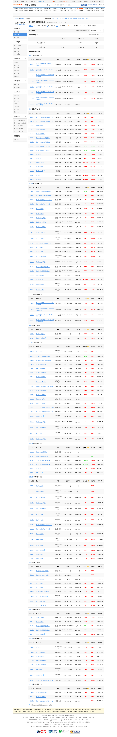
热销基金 (96, 11)
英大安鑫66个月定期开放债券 (43, 243)
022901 (32, 617)
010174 (32, 238)
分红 (35, 11)
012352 (32, 218)
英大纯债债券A (40, 284)
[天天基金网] (18, 5)
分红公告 (16, 101)
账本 (55, 11)
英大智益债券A (40, 486)
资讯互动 (60, 9)
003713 (32, 179)
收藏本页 (101, 5)
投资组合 (20, 59)
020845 (32, 191)
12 (57, 26)
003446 (32, 154)
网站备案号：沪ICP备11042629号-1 (78, 726)
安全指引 (51, 717)
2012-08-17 (82, 26)
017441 (32, 372)
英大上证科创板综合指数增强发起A (44, 117)
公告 (38, 11)
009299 (32, 251)
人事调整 (16, 106)
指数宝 (91, 9)
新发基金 (26, 11)
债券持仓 (16, 65)
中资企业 (94, 26)
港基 (38, 9)
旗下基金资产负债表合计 (20, 123)
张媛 (30, 109)
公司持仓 (16, 62)
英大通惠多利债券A (41, 218)
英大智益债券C (40, 491)
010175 (32, 232)
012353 (32, 222)
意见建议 (78, 717)
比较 (55, 9)
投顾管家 (26, 9)
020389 (32, 64)
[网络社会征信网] (53, 732)
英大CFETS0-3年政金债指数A (43, 196)
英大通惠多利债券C (41, 222)
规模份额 (20, 81)
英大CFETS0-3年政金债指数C (43, 191)
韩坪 (30, 562)
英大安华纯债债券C (41, 368)
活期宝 (86, 9)
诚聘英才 (91, 717)
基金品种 (21, 11)
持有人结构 (17, 87)
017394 (32, 81)
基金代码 (90, 5)
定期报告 (16, 103)
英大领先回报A (39, 634)
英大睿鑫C (38, 158)
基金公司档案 (30, 5)
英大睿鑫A (38, 154)
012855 (32, 142)
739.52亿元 (37, 26)
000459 (32, 621)
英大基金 (22, 18)
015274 (32, 399)
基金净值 (21, 9)
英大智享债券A (40, 238)
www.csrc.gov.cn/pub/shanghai (65, 724)
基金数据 (16, 9)
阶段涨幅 (16, 51)
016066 (32, 386)
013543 (32, 213)
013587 (32, 209)
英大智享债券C (40, 232)
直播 (74, 11)
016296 (32, 381)
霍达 (30, 609)
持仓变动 (16, 73)
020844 (32, 195)
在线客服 (85, 717)
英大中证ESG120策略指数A (43, 138)
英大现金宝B (39, 433)
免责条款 (58, 717)
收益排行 (91, 11)
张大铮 (31, 183)
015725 (32, 129)
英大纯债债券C (40, 290)
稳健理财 (96, 9)
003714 (32, 175)
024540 (32, 570)
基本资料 (20, 28)
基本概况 (16, 32)
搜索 (84, 5)
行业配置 (16, 68)
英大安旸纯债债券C (41, 372)
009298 (32, 247)
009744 (32, 433)
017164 (32, 98)
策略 (65, 11)
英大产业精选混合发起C (42, 456)
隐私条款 (64, 717)
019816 (32, 70)
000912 (32, 416)
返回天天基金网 (58, 1)
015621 (32, 390)
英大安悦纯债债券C (41, 391)
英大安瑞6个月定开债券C (42, 575)
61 (47, 26)
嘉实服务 (70, 18)
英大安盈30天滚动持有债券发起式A (45, 407)
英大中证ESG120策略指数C (43, 142)
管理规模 (31, 26)
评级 (41, 9)
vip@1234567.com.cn (55, 720)
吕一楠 (31, 342)
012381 (32, 227)
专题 (74, 9)
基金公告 (20, 92)
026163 (32, 117)
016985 (32, 92)
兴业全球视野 (81, 18)
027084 (32, 452)
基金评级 (16, 37)
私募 (41, 11)
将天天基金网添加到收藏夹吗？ (67, 715)
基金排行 (31, 9)
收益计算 (51, 11)
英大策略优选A (40, 167)
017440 (32, 377)
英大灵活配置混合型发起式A (43, 271)
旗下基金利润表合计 (19, 126)
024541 (32, 575)
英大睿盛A (38, 179)
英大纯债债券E (40, 209)
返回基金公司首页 (20, 24)
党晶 (30, 325)
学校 (70, 9)
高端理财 (101, 9)
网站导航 (99, 1)
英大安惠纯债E (40, 214)
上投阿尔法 (88, 18)
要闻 (65, 9)
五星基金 (101, 11)
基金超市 (81, 11)
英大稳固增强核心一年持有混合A (44, 150)
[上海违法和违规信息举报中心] (64, 732)
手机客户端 (41, 1)
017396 (32, 75)
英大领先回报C (40, 617)
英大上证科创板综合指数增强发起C (44, 121)
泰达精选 (64, 18)
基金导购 (86, 11)
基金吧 (71, 11)
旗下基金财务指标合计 (19, 120)
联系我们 (45, 717)
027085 (32, 456)
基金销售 (16, 109)
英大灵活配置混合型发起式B (43, 267)
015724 (32, 133)
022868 (32, 125)
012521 (32, 150)
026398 (32, 351)
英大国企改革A (39, 171)
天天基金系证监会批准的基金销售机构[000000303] (44, 722)
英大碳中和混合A (40, 134)
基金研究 (60, 11)
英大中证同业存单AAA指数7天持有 (44, 386)
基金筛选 (46, 11)
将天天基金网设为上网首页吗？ (50, 715)
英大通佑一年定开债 (41, 382)
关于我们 (25, 717)
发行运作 (16, 98)
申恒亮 (31, 55)
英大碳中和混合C (40, 129)
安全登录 (22, 1)
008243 (32, 262)
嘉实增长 (59, 18)
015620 (32, 395)
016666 (32, 104)
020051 (32, 368)
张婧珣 (31, 477)
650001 (32, 284)
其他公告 (16, 112)
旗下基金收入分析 (18, 128)
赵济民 (31, 638)
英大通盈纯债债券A (41, 256)
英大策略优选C (40, 162)
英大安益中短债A (40, 399)
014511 (31, 407)
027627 (32, 491)
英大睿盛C (38, 175)
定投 (35, 9)
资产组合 (16, 76)
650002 (32, 289)
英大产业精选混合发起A (42, 452)
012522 (32, 146)
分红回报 (20, 42)
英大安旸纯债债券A (41, 377)
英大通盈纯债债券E (41, 227)
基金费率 (16, 139)
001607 (32, 166)
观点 (68, 9)
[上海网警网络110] (42, 732)
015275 (32, 403)
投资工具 (46, 9)
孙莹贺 (31, 684)
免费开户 (27, 1)
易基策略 (75, 18)
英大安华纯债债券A (41, 364)
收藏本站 (16, 1)
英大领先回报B (40, 622)
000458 (32, 634)
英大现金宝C (39, 351)
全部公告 (16, 95)
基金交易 (65, 1)
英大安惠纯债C (40, 251)
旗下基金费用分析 (18, 131)
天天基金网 (16, 18)
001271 (32, 266)
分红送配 (16, 48)
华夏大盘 (54, 18)
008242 (32, 256)
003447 (32, 158)
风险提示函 (71, 717)
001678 (32, 171)
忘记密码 (33, 1)
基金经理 (16, 34)
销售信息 (20, 136)
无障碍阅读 (92, 1)
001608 (32, 162)
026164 (32, 121)
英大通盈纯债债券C (41, 262)
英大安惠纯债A (40, 247)
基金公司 (95, 5)
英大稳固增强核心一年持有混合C (44, 146)
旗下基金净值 (17, 46)
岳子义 (31, 294)
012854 (32, 138)
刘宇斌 (31, 443)
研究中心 (38, 717)
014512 (32, 411)
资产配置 (16, 70)
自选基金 (80, 1)
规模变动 (16, 84)
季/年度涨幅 (17, 54)
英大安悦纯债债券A (41, 395)
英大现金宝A (39, 416)
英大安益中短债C (40, 403)
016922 (32, 87)
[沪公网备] (75, 732)
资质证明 (32, 717)
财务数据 (20, 116)
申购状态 (31, 11)
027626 (32, 486)
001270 (32, 271)
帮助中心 (86, 1)
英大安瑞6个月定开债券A (42, 571)
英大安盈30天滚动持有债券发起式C (45, 411)
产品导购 (73, 1)
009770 (32, 243)
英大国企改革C (40, 125)
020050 (32, 364)
